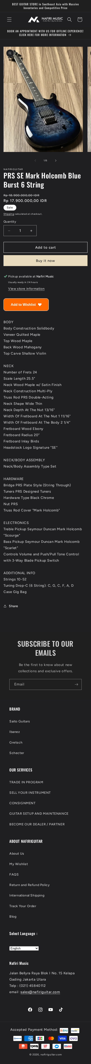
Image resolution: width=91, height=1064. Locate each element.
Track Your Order (22, 906)
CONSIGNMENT (22, 803)
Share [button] (13, 606)
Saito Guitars (19, 721)
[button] (9, 19)
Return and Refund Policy (29, 885)
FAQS (14, 874)
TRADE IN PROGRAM (26, 782)
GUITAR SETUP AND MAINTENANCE (39, 814)
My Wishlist (18, 864)
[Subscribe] (76, 684)
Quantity (10, 221)
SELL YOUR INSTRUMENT (30, 793)
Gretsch (15, 742)
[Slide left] (35, 160)
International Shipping (26, 895)
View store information (26, 289)
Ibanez (14, 732)
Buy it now (45, 261)
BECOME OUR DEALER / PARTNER (37, 824)
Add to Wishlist (23, 304)
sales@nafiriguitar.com (40, 992)
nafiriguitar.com (51, 1054)
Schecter (16, 753)
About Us (16, 854)
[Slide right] (56, 160)
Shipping (9, 213)
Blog (12, 917)
